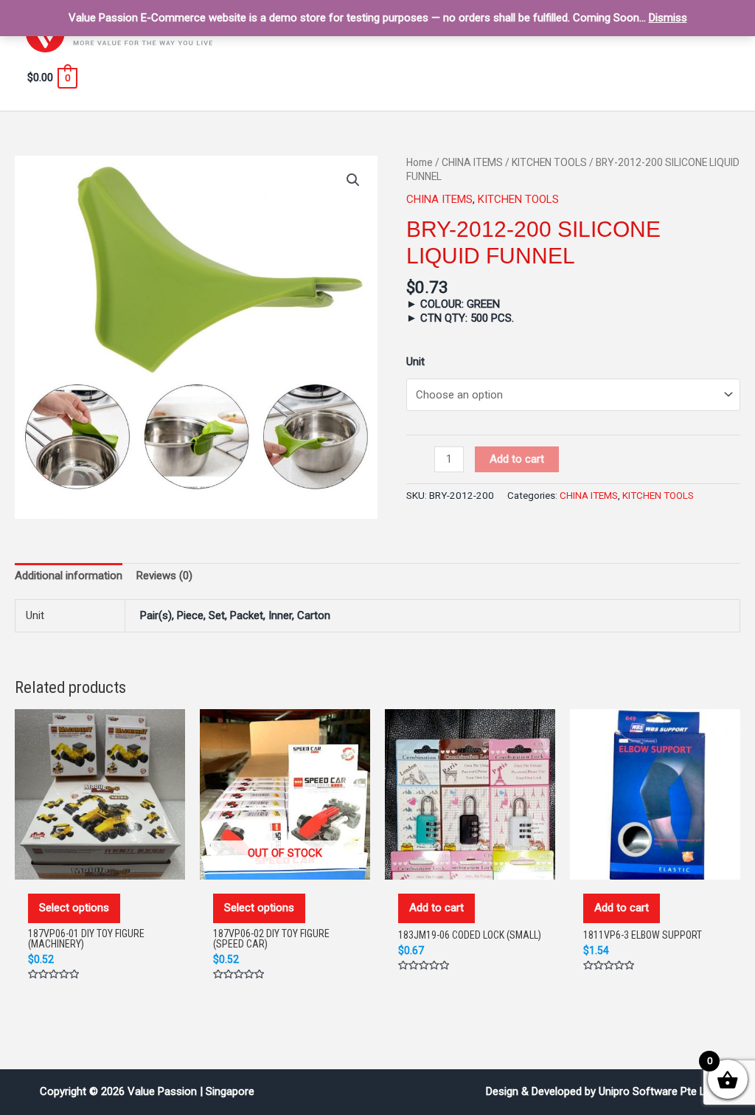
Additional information (68, 575)
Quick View (100, 864)
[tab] (68, 575)
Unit (415, 361)
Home (419, 162)
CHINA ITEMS (472, 162)
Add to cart (517, 459)
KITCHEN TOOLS (549, 162)
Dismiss (668, 17)
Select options (74, 907)
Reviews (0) (164, 575)
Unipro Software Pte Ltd (657, 1091)
